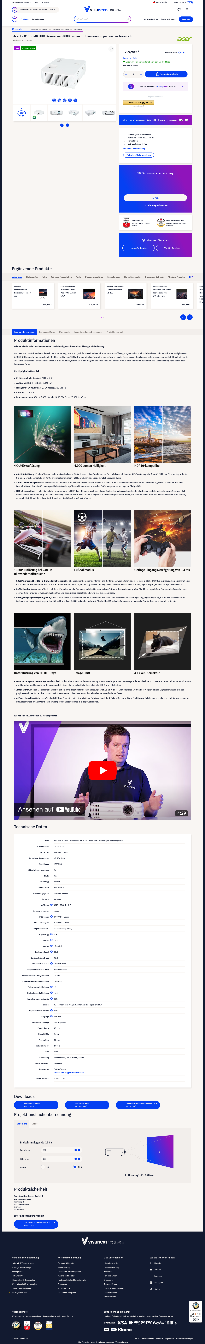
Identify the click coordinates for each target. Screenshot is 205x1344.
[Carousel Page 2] (103, 317)
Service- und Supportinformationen (69, 1072)
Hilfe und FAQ (17, 1276)
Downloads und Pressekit (114, 1288)
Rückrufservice (64, 1288)
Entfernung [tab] (21, 1123)
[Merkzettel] (179, 10)
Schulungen (62, 1284)
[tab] (17, 277)
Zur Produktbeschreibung (134, 148)
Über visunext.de (111, 1263)
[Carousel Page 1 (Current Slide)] (101, 317)
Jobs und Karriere (111, 1284)
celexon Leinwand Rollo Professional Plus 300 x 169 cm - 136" (69, 291)
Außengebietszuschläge (21, 1267)
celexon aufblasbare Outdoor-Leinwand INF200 (115, 289)
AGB (137, 1338)
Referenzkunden (110, 1276)
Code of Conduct (110, 1292)
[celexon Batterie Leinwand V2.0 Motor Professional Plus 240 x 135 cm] (181, 294)
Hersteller (108, 1271)
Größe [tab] (35, 1123)
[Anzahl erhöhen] (141, 74)
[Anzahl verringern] (126, 74)
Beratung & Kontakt (66, 1263)
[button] (138, 103)
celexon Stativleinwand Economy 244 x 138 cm (22, 291)
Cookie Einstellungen (184, 1338)
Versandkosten (121, 1342)
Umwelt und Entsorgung (21, 1288)
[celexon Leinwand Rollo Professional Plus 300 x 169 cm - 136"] (89, 294)
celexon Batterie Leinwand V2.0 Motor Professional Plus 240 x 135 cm (162, 291)
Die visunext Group (111, 1267)
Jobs (36, 2)
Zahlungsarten (17, 1271)
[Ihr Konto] (187, 10)
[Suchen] (127, 19)
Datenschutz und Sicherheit (152, 1338)
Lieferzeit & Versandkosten (22, 1263)
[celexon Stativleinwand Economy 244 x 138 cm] (43, 294)
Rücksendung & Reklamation (23, 1280)
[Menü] (14, 19)
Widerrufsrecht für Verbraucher (24, 1284)
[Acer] (184, 39)
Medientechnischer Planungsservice (72, 1280)
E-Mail (155, 197)
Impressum (169, 1338)
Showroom (45, 2)
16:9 (80, 1167)
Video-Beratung (64, 1267)
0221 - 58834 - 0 (49, 10)
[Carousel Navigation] (64, 125)
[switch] (196, 1319)
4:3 (47, 1167)
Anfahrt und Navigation (67, 1292)
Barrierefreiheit (110, 1296)
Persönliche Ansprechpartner (69, 1271)
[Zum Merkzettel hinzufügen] (111, 49)
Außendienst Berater (66, 1276)
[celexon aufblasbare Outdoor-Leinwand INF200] (135, 294)
